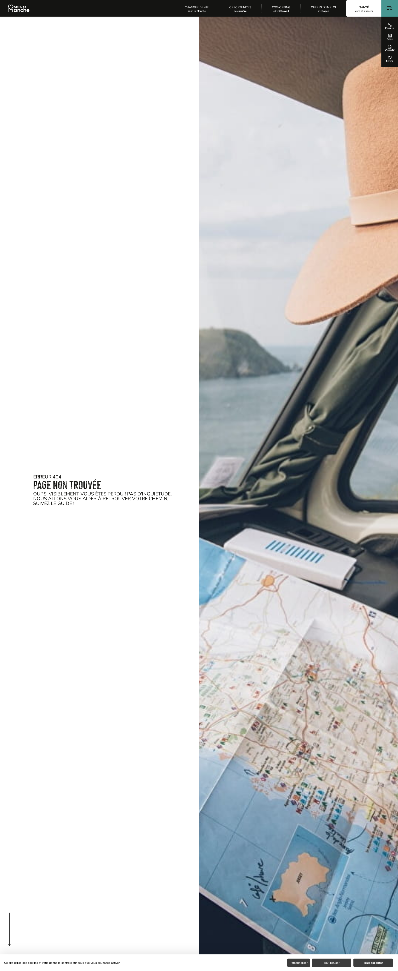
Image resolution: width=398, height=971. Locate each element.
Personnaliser (299, 962)
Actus (390, 38)
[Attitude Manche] (18, 8)
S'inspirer (389, 27)
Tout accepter (373, 962)
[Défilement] (9, 937)
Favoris (389, 60)
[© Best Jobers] (298, 494)
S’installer (390, 49)
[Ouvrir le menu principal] (389, 8)
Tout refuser (332, 962)
